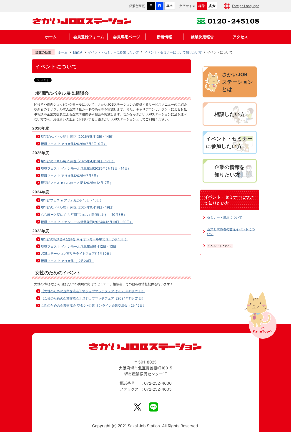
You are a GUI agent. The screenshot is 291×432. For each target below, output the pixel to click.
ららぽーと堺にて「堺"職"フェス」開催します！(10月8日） (84, 214)
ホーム (51, 36)
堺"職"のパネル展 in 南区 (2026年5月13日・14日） (78, 136)
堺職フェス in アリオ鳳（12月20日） (67, 261)
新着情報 (164, 36)
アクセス (240, 36)
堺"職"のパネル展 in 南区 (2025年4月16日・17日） (78, 161)
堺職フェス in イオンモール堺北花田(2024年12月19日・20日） (87, 222)
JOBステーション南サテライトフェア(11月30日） (77, 253)
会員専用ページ (126, 36)
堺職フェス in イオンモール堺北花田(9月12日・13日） (80, 246)
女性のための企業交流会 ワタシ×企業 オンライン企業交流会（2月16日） (93, 305)
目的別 (78, 52)
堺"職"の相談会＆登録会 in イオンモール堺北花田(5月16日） (84, 239)
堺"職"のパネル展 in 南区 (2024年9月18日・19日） (78, 207)
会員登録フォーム (88, 36)
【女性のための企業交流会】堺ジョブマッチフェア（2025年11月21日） (93, 291)
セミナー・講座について (224, 217)
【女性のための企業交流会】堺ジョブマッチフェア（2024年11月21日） (93, 298)
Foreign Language (245, 6)
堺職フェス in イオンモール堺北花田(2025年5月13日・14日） (86, 168)
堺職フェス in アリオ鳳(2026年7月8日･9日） (74, 144)
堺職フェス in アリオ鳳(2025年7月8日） (70, 176)
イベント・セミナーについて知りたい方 (173, 52)
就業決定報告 (202, 36)
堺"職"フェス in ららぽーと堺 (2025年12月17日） (77, 183)
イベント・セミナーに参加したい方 (113, 52)
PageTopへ (259, 315)
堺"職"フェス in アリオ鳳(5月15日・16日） (72, 200)
